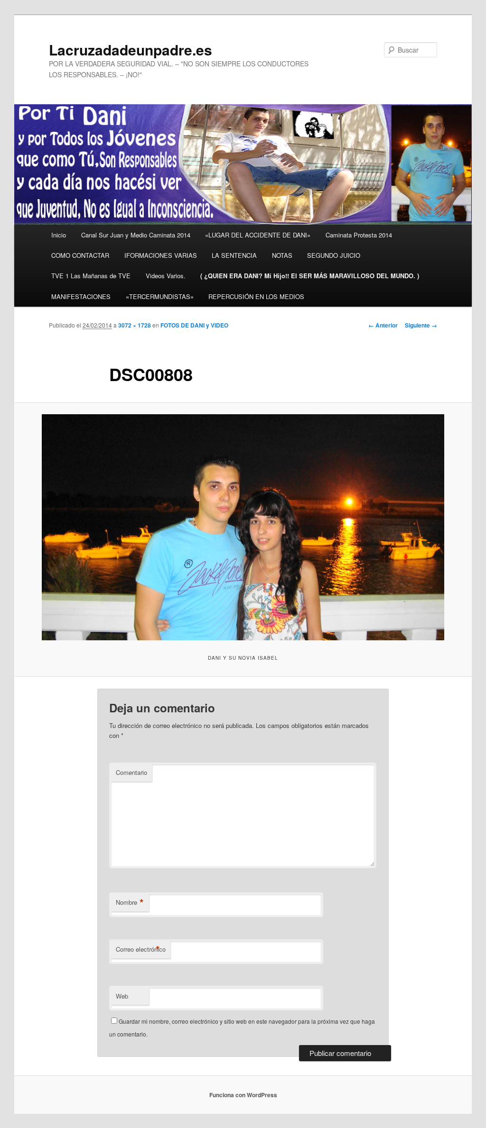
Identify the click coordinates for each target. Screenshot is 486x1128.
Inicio (58, 234)
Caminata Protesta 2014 (359, 234)
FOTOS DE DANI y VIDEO (194, 325)
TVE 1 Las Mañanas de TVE (91, 275)
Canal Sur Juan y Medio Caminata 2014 (135, 234)
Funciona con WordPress (243, 1095)
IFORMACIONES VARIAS (160, 255)
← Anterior (383, 325)
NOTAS (282, 255)
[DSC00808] (243, 527)
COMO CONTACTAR (80, 255)
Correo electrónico (141, 949)
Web (122, 996)
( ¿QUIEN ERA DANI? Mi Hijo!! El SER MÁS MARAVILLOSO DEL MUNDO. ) (309, 275)
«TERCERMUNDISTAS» (160, 296)
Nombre (130, 902)
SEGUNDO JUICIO (333, 255)
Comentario (131, 772)
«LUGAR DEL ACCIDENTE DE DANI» (257, 234)
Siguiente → (421, 325)
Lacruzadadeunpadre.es (130, 49)
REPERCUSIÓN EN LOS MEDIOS (256, 296)
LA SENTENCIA (234, 255)
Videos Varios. (166, 275)
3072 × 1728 (134, 325)
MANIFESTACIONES (81, 296)
